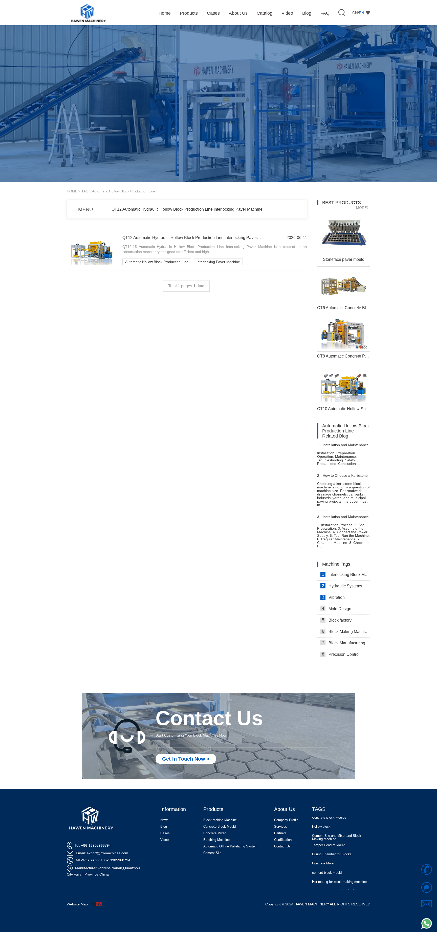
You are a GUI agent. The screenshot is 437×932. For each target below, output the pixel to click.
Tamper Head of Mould (328, 837)
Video (164, 840)
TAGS (318, 809)
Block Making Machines (346, 631)
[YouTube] (98, 904)
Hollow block (321, 818)
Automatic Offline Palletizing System (230, 846)
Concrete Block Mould (219, 826)
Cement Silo (212, 853)
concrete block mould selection (335, 883)
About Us (284, 809)
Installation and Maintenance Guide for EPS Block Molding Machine (343, 447)
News (164, 820)
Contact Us (282, 846)
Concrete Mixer (323, 855)
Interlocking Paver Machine (218, 262)
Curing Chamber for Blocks (332, 846)
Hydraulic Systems (342, 586)
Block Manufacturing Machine (346, 643)
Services (280, 826)
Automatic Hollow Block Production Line (156, 262)
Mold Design (337, 608)
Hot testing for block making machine (339, 874)
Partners (280, 833)
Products (213, 809)
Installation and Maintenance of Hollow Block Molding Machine (343, 519)
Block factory (337, 620)
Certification (283, 840)
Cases (165, 833)
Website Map (77, 904)
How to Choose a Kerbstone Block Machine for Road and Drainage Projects (342, 477)
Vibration (333, 597)
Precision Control (341, 654)
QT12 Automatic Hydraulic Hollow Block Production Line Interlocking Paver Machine (187, 209)
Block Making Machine (220, 820)
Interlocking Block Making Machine (346, 574)
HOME (72, 191)
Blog (163, 826)
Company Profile (286, 820)
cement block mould (327, 864)
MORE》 (363, 208)
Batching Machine (216, 840)
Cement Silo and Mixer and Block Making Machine (336, 829)
